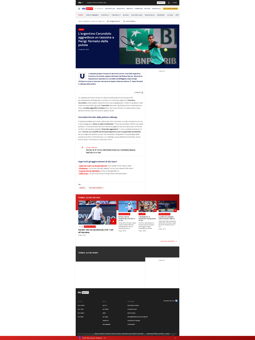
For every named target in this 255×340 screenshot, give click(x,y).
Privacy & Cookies (116, 333)
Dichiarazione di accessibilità (138, 317)
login (174, 2)
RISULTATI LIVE (110, 8)
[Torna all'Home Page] (87, 8)
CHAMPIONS (139, 8)
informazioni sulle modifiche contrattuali (133, 333)
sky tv (105, 305)
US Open (170, 15)
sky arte (81, 317)
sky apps (106, 309)
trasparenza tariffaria (152, 333)
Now (104, 313)
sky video (81, 313)
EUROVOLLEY (156, 8)
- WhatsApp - (83, 168)
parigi (82, 188)
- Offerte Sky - (83, 174)
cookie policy (132, 309)
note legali (131, 313)
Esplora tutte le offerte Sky (96, 2)
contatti (167, 333)
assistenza (161, 333)
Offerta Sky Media (134, 320)
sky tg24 (81, 309)
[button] (124, 338)
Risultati (126, 15)
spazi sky (106, 320)
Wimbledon (161, 15)
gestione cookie (133, 305)
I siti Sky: (80, 301)
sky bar (105, 317)
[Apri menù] (79, 8)
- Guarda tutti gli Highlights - (89, 171)
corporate (131, 324)
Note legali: (131, 301)
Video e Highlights (92, 15)
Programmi (106, 324)
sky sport (81, 305)
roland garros (95, 188)
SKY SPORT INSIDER (170, 8)
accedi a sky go (169, 301)
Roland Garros (150, 15)
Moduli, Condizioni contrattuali (103, 333)
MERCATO (130, 8)
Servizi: (105, 301)
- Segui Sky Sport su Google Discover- (93, 166)
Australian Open (137, 15)
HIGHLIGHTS (121, 8)
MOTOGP (147, 8)
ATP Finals (179, 15)
